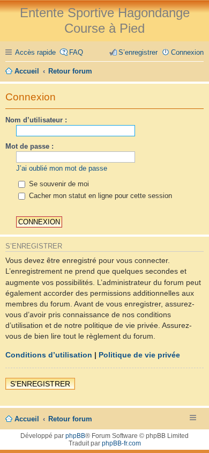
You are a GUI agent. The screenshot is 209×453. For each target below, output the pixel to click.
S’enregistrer (40, 383)
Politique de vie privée (139, 354)
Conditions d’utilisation (48, 354)
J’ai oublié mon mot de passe (61, 168)
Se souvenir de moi (58, 184)
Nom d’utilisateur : (36, 120)
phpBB (75, 436)
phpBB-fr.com (121, 443)
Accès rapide (35, 52)
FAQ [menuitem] (76, 52)
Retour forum (70, 419)
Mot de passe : (29, 146)
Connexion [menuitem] (187, 52)
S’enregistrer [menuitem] (138, 52)
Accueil (26, 419)
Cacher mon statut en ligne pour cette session (99, 196)
